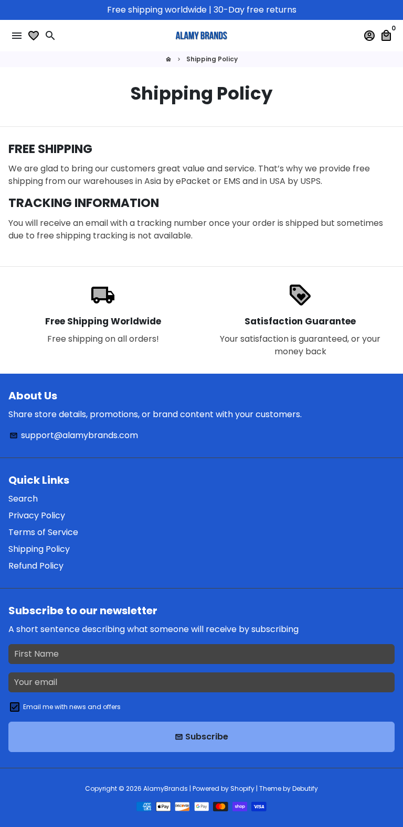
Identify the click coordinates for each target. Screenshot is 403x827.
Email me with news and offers (72, 706)
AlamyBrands (165, 788)
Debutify (305, 788)
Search (23, 499)
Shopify (242, 788)
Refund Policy (35, 566)
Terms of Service (43, 532)
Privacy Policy (36, 515)
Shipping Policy (212, 59)
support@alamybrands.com (73, 435)
